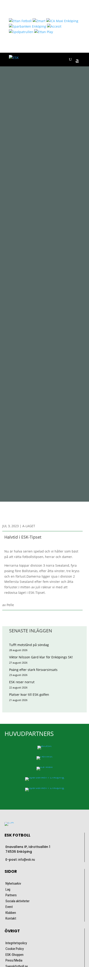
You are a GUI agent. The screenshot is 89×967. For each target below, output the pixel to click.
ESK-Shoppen (14, 955)
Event (9, 907)
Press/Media (13, 960)
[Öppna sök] (70, 59)
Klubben (10, 913)
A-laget (28, 526)
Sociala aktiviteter (17, 901)
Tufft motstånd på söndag (29, 645)
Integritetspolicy (16, 943)
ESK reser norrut (21, 682)
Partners (11, 895)
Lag (7, 889)
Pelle (10, 605)
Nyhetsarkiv (13, 883)
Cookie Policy (14, 949)
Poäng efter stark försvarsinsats (33, 669)
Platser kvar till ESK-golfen (29, 694)
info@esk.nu (26, 860)
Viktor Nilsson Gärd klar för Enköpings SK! (41, 657)
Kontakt (10, 918)
